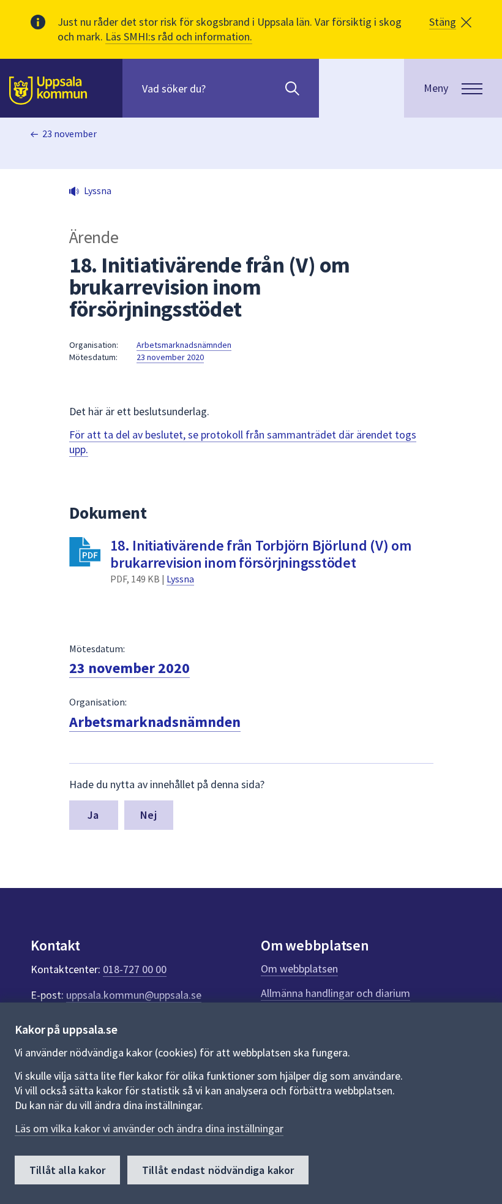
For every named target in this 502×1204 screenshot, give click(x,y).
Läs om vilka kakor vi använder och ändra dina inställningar (149, 1128)
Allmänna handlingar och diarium (335, 993)
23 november (69, 133)
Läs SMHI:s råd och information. (178, 36)
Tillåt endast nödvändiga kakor (218, 1170)
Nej (148, 815)
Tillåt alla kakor (67, 1170)
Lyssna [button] (97, 190)
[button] (450, 22)
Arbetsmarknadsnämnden (184, 344)
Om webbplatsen (299, 968)
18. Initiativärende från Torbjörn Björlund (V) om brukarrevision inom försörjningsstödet (260, 554)
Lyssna (180, 579)
